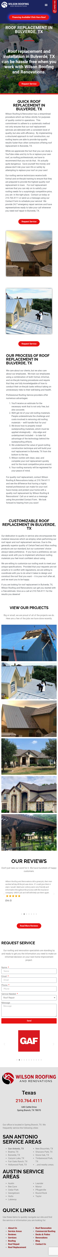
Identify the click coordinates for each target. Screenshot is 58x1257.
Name (4, 967)
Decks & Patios (42, 1234)
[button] (46, 5)
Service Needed (8, 994)
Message (5, 1003)
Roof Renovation (43, 1228)
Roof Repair (14, 1244)
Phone (4, 985)
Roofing (12, 1241)
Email (4, 976)
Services (12, 1237)
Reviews (12, 1234)
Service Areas (15, 1231)
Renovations (41, 1237)
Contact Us (40, 1244)
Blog (37, 1241)
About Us (12, 1228)
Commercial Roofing (45, 1231)
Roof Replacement (17, 1247)
